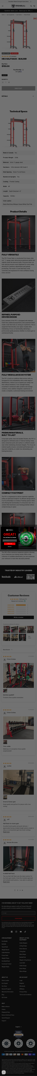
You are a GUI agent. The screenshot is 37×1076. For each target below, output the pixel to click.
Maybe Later (9, 546)
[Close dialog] (35, 528)
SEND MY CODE (9, 543)
